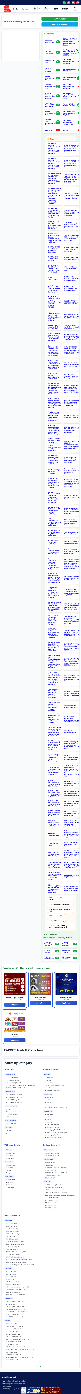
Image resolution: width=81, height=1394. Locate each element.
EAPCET (66, 9)
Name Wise (48, 1080)
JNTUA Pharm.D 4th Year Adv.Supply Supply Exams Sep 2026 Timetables (72, 212)
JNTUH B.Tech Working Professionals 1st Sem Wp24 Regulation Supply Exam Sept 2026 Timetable (54, 148)
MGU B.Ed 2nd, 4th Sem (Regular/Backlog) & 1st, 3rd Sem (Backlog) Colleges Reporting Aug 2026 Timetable (72, 646)
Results (15, 9)
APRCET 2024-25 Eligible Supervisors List (72, 706)
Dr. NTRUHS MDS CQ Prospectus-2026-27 (53, 258)
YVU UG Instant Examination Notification (53, 542)
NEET (7, 1133)
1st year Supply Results (52, 1124)
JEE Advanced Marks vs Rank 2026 (55, 1167)
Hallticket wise (49, 1077)
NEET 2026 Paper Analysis (14, 1360)
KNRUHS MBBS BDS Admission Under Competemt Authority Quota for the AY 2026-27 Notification (72, 350)
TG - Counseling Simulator (14, 1083)
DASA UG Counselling (12, 1231)
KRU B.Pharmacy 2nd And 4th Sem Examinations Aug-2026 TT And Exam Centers (72, 719)
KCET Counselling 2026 (13, 1254)
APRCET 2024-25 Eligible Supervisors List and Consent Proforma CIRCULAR (54, 707)
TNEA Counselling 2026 (13, 1249)
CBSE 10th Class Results (52, 1153)
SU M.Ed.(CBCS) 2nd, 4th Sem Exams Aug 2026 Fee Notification (71, 888)
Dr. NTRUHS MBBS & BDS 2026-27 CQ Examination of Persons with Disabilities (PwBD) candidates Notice (72, 444)
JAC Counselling (11, 1236)
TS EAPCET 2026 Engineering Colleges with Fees (21, 1085)
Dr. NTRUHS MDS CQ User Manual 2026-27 (71, 258)
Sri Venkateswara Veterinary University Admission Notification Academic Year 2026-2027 (72, 834)
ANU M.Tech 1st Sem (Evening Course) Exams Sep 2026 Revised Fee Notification (54, 268)
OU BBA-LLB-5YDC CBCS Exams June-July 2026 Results (72, 813)
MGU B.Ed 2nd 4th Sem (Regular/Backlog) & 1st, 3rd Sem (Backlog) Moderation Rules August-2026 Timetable (54, 661)
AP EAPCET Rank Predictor (14, 1097)
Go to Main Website (6, 9)
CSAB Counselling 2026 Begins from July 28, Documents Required (60, 926)
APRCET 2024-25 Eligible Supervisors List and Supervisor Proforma (54, 719)
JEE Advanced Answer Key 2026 (16, 1309)
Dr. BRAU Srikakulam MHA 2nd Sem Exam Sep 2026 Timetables (72, 278)
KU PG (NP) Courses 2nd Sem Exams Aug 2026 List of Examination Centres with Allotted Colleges (54, 430)
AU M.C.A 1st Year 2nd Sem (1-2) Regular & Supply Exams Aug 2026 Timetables (54, 337)
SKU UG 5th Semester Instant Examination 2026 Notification (54, 823)
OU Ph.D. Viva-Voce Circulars (53, 278)
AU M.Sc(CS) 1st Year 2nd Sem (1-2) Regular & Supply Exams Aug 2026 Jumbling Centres (72, 337)
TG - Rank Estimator (12, 1077)
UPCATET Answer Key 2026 (14, 1317)
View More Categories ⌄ (40, 1367)
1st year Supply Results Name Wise (55, 1130)
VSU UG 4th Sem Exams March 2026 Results (72, 416)
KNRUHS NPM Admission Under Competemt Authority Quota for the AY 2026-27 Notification (54, 238)
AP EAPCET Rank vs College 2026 (50, 86)
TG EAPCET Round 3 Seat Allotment (49, 69)
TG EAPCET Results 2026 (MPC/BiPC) (49, 104)
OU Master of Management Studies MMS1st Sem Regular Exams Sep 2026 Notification (53, 483)
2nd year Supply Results (52, 1127)
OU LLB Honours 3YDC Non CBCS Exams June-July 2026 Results (54, 783)
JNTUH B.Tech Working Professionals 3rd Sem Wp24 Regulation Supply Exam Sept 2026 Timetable (54, 163)
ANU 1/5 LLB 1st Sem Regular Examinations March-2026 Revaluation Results (53, 620)
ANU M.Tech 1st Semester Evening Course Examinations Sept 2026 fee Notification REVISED (54, 302)
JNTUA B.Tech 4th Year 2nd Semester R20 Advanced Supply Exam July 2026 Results (72, 592)
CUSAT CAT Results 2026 (13, 1336)
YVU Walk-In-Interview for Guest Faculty (72, 533)
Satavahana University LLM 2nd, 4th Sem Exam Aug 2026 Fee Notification (72, 471)
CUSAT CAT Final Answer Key (15, 1301)
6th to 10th (75, 9)
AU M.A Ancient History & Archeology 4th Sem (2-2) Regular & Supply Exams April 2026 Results (72, 854)
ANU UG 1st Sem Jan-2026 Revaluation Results (71, 268)
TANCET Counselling (12, 1239)
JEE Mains (9, 1130)
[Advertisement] (20, 46)
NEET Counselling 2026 (56, 916)
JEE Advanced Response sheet (15, 1306)
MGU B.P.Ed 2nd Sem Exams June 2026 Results (53, 854)
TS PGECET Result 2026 (13, 1342)
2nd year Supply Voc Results (53, 1137)
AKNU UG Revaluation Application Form (71, 731)
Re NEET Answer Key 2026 (14, 1314)
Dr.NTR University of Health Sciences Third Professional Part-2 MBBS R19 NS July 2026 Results (54, 745)
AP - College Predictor (66, 951)
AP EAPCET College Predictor (69, 78)
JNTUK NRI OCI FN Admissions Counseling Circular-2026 (72, 326)
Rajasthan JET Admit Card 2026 (15, 1294)
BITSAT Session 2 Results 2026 (15, 1347)
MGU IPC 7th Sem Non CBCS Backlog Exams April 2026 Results (71, 301)
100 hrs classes (10, 1117)
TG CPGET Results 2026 (49, 41)
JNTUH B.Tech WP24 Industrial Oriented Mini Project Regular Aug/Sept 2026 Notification (53, 460)
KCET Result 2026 (11, 1324)
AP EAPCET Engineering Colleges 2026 (68, 122)
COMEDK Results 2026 (13, 1334)
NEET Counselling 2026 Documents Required (60, 898)
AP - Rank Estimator (47, 951)
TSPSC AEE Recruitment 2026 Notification (57, 1173)
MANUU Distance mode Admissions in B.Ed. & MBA (54, 326)
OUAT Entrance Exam (51, 1197)
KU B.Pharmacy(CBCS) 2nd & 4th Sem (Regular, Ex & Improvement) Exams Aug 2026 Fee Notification (54, 350)
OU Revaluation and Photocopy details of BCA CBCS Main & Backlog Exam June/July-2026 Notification (53, 592)
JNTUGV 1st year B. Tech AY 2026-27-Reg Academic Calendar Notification (54, 510)
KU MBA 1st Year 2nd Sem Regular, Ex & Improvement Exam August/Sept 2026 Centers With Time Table (72, 388)
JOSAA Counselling (12, 1229)
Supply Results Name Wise (53, 1090)
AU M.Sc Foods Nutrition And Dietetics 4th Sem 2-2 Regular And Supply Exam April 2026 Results (54, 364)
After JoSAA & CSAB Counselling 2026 (59, 910)
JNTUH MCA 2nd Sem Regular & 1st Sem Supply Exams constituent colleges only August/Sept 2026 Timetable (54, 389)
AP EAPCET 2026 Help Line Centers (50, 113)
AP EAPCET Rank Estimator (14, 1094)
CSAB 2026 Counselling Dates (15, 1241)
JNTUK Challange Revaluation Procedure (54, 471)
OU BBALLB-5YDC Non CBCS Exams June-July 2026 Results (54, 813)
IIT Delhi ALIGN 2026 (51, 1178)
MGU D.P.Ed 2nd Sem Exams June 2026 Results (71, 844)
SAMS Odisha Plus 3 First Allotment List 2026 (20, 1349)
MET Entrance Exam (51, 1200)
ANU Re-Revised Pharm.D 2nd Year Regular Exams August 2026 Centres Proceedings (54, 416)
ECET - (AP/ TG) (11, 1124)
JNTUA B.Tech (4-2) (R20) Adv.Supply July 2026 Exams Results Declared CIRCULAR (54, 633)
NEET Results (49, 1165)
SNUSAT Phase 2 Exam (52, 1208)
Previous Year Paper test (13, 1112)
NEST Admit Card (11, 1276)
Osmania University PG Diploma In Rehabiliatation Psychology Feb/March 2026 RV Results (53, 564)
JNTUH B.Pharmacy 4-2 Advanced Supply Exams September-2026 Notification (72, 459)
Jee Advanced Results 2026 (14, 1329)
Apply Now (15, 1005)
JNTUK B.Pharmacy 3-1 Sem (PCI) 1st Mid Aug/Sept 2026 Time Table (72, 225)
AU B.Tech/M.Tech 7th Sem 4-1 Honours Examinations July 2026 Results (72, 678)
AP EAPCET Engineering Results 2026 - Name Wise (50, 95)
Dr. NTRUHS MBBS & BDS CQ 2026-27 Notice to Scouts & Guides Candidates (72, 429)
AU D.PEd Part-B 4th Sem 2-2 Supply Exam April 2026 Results (54, 376)
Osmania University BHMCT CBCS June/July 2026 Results (54, 551)
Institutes (25, 9)
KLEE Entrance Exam (51, 1205)
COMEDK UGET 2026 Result (14, 1326)
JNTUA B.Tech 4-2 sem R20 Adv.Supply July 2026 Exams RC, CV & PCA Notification (72, 633)
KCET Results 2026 (12, 1331)
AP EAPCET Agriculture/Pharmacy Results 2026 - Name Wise (70, 95)
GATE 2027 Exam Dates (49, 52)
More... (65, 130)
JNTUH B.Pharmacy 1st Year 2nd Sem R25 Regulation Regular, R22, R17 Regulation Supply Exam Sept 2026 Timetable (72, 178)
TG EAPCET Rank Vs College (49, 958)
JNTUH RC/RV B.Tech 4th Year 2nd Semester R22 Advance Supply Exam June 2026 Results (72, 196)
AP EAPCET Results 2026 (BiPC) (49, 78)
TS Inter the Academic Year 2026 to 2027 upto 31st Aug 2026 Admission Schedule (72, 823)
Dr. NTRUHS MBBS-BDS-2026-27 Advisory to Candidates (54, 249)
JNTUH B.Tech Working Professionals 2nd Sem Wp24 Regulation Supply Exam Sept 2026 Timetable (72, 148)
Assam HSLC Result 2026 (13, 1354)
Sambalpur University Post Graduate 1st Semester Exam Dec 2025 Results (70, 52)
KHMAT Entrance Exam (52, 1203)
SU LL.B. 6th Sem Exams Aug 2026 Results (72, 876)
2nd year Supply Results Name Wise (56, 1132)
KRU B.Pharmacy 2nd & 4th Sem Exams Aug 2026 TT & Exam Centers (72, 757)
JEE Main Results (50, 1162)
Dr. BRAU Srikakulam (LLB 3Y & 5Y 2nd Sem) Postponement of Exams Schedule (72, 510)
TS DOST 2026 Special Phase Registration (19, 1088)
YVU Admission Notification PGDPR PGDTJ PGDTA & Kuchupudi (70, 522)
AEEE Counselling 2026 (13, 1247)
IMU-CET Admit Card (12, 1282)
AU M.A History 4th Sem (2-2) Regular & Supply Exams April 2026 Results (54, 865)
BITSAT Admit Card (11, 1271)
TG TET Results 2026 (50, 61)
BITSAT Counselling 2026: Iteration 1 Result (19, 1259)
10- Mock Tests (10, 1109)
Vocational (48, 1102)
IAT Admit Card (10, 1279)
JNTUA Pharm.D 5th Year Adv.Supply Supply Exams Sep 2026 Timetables (54, 225)
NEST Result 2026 (11, 1352)
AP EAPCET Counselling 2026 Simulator (69, 61)
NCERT (55, 9)
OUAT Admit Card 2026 (13, 1292)
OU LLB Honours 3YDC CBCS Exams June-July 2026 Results (72, 783)
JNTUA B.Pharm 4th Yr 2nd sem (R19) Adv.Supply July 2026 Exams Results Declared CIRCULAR (72, 620)
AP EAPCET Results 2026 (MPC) (69, 70)
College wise (48, 1083)
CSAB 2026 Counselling (56, 921)
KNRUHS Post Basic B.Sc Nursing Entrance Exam (59, 1195)
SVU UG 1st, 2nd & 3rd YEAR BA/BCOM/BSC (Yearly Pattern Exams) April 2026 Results (70, 41)
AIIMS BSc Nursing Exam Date (54, 1185)
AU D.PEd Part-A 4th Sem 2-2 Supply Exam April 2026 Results (71, 364)
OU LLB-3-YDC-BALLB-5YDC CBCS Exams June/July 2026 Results (72, 793)
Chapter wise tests (12, 1114)
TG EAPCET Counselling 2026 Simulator (69, 86)
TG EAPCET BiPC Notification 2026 (69, 105)
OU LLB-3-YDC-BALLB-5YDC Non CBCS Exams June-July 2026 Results (54, 793)
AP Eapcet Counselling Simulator (66, 943)
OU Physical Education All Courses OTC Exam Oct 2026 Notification (72, 578)
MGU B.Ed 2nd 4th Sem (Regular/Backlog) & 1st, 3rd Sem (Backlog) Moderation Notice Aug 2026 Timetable (72, 661)
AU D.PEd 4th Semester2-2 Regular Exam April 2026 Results (72, 376)
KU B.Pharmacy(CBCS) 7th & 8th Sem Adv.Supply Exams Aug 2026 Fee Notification (54, 316)
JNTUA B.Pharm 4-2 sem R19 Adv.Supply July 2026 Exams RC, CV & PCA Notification (54, 646)
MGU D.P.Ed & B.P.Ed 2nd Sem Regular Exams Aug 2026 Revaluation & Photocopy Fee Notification (72, 483)
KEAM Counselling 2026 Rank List (16, 1262)
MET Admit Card (11, 1274)
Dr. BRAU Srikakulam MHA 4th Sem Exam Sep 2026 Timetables (72, 288)
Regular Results (49, 1097)
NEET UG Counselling (12, 1234)
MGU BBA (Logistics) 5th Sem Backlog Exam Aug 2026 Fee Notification (54, 522)
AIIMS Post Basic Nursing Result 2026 (17, 1339)
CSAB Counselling (11, 1226)
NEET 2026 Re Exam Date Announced (56, 1192)
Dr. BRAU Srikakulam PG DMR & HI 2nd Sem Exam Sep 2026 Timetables (54, 288)
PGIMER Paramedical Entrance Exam (56, 1190)
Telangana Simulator (60, 24)
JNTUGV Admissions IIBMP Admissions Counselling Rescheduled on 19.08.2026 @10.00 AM (54, 497)
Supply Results (49, 1088)
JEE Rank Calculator (51, 1170)
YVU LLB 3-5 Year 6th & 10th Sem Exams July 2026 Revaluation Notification (72, 237)
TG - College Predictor (66, 958)
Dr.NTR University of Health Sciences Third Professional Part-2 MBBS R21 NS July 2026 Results (72, 745)
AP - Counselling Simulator (14, 1102)
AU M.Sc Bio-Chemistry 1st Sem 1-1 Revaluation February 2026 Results (72, 693)
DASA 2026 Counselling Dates (15, 1244)
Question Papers (37, 9)
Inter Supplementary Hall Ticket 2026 (56, 1107)
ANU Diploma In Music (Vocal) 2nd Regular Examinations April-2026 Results (71, 403)
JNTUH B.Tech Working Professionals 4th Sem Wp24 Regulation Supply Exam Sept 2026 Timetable (72, 163)
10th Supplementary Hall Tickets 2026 (56, 1085)
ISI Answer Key (10, 1304)
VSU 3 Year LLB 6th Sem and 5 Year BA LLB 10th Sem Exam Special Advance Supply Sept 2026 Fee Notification (54, 732)
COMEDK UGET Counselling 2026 (16, 1252)
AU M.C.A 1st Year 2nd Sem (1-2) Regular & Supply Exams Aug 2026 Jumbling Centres (72, 865)
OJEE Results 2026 (12, 1344)
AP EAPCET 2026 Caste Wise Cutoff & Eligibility (70, 113)
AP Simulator (60, 19)
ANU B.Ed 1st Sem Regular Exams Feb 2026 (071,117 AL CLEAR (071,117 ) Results (54, 876)
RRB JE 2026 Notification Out (53, 834)
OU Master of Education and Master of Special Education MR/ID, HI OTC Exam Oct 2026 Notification (54, 578)
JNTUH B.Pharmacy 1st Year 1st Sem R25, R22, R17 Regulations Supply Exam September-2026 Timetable (54, 178)
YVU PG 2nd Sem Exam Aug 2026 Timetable (72, 542)
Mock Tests (46, 9)
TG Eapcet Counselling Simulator (48, 943)
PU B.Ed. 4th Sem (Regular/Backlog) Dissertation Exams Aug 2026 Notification (54, 771)
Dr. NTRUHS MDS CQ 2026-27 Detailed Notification (71, 249)
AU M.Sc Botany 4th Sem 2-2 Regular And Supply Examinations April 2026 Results (54, 693)
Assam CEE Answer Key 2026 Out (16, 1312)
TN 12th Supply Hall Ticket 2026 (16, 1289)
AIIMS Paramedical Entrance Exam (55, 1187)
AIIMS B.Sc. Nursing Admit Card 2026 (17, 1287)
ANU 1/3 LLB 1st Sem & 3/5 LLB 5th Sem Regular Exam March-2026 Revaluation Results (72, 606)
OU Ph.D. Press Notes (53, 844)
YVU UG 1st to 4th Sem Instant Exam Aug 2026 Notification (54, 533)
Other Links (49, 130)
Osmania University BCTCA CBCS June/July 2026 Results (72, 551)
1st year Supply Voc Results (53, 1135)
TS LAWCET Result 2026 (52, 1175)
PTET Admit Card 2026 (13, 1284)
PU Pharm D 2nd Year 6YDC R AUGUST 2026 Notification (71, 497)
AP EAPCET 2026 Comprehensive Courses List (50, 122)
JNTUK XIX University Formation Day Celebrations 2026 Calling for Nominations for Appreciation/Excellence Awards (72, 771)
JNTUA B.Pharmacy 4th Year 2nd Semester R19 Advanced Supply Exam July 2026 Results (54, 606)
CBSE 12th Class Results (52, 1156)
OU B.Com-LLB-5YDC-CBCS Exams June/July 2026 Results (72, 803)
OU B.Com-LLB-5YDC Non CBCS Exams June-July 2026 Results (54, 803)
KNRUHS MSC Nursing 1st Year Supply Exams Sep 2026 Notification (71, 316)
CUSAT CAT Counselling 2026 (15, 1257)
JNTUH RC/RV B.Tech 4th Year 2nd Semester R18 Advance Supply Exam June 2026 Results (54, 213)
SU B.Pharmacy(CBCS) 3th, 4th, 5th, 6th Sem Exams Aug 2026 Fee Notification (54, 888)
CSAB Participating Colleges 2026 (59, 904)
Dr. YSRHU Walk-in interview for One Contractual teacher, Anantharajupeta (54, 757)
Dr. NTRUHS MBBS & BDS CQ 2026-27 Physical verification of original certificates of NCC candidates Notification (54, 444)
